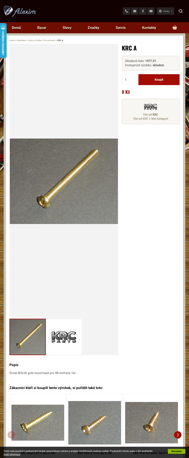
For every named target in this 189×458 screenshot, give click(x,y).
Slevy (67, 28)
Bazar (41, 28)
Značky (93, 28)
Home (12, 40)
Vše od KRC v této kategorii (150, 118)
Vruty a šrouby (34, 40)
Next (177, 435)
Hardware (21, 40)
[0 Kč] (174, 27)
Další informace (12, 454)
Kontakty (149, 28)
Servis (121, 28)
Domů (16, 28)
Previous (11, 435)
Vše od (150, 114)
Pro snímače (49, 40)
